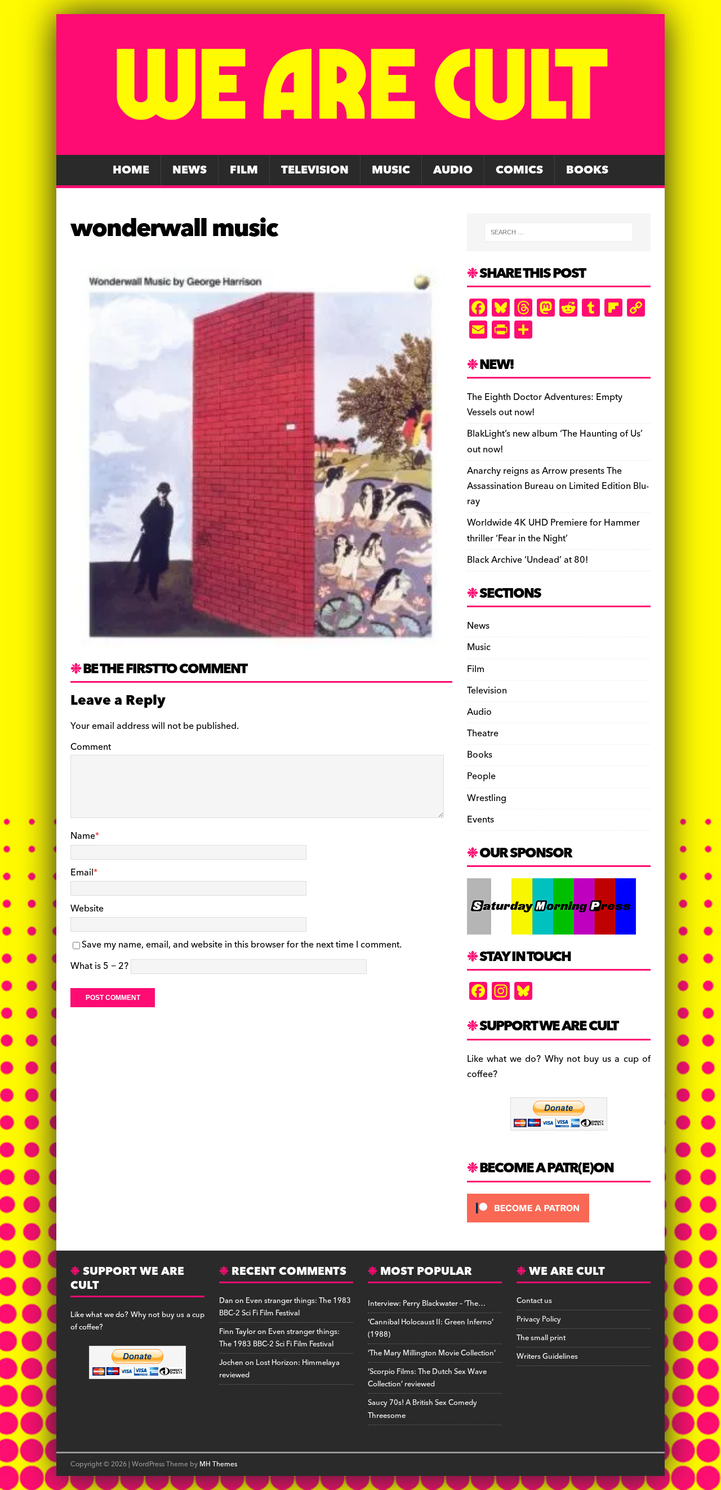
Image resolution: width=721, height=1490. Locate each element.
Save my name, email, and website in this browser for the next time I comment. (242, 945)
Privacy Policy (539, 1319)
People (481, 776)
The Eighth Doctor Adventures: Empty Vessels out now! (544, 404)
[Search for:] (559, 232)
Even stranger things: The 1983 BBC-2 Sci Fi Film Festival (285, 1307)
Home (131, 170)
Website (87, 909)
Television (315, 170)
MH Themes (218, 1464)
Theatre (483, 733)
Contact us (534, 1301)
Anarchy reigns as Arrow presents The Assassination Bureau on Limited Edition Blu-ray (558, 486)
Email (82, 872)
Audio (453, 170)
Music (391, 170)
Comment (90, 747)
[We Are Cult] (360, 147)
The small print (541, 1338)
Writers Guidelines (547, 1356)
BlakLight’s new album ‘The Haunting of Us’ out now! (555, 441)
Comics (519, 170)
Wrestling (486, 798)
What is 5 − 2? (99, 966)
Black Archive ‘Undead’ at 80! (527, 560)
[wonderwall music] (261, 641)
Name (82, 836)
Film (244, 170)
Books (587, 170)
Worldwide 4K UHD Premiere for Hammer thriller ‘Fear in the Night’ (553, 530)
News (189, 170)
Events (480, 820)
